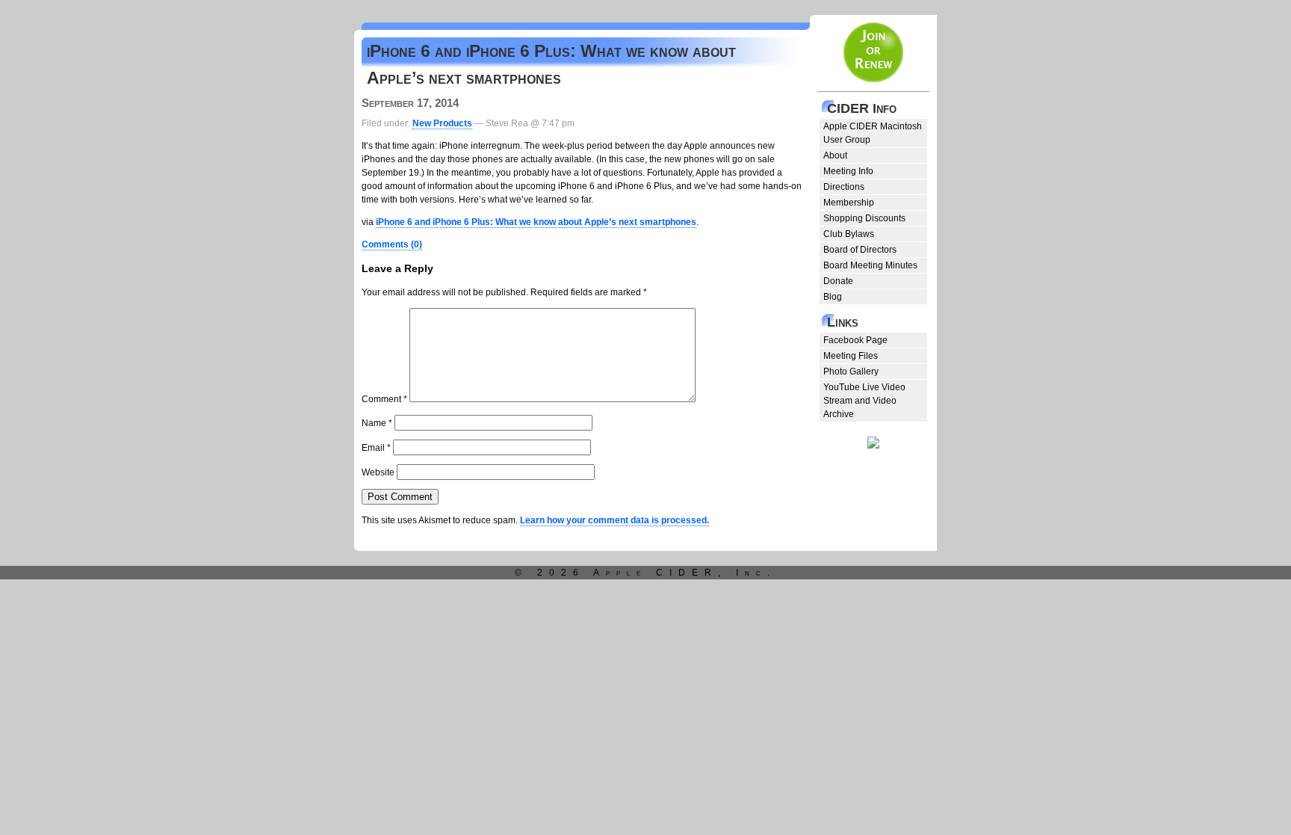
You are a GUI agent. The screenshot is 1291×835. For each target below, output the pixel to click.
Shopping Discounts (864, 218)
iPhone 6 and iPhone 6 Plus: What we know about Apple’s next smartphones (536, 222)
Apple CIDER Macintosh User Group (872, 133)
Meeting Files (850, 356)
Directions (843, 187)
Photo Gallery (851, 371)
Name (377, 423)
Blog (832, 297)
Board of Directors (860, 249)
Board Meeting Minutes (870, 265)
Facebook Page (855, 340)
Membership (848, 202)
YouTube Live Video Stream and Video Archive (864, 400)
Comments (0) (392, 244)
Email (376, 448)
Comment (384, 399)
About (835, 155)
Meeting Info (848, 171)
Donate (838, 281)
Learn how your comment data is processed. (614, 520)
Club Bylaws (848, 234)
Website (378, 472)
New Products (442, 123)
